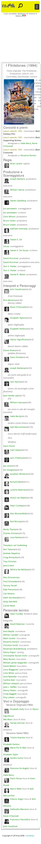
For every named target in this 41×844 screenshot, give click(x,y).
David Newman (17, 624)
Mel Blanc (8, 719)
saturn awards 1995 (13, 131)
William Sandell (10, 634)
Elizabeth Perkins (11, 744)
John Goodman (10, 826)
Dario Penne (16, 778)
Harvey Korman (17, 723)
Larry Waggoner (10, 669)
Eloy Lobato (8, 697)
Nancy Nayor (9, 652)
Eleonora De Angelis (19, 768)
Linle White (8, 673)
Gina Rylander (10, 676)
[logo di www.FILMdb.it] (8, 5)
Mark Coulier (9, 638)
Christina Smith (10, 645)
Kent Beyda (8, 631)
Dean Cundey (16, 613)
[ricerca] (20, 4)
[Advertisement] (20, 38)
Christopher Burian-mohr (15, 655)
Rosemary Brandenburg (14, 648)
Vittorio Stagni (17, 799)
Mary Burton (9, 659)
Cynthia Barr (9, 680)
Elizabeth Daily (17, 709)
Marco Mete (15, 788)
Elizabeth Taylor (10, 754)
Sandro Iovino (16, 758)
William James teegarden (15, 662)
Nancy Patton (9, 690)
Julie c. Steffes (10, 687)
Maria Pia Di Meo (18, 747)
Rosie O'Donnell (11, 816)
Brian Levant (16, 163)
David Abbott (9, 666)
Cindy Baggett (9, 693)
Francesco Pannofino (20, 819)
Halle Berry (26, 143)
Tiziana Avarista (17, 737)
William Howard (11, 683)
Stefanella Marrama (19, 809)
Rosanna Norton (28, 155)
